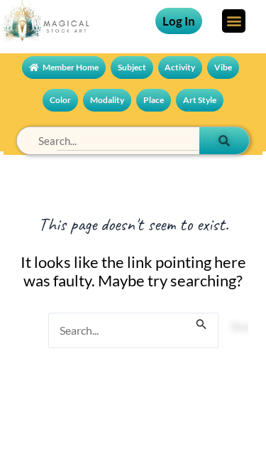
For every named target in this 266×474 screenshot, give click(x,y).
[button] (233, 21)
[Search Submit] (201, 317)
